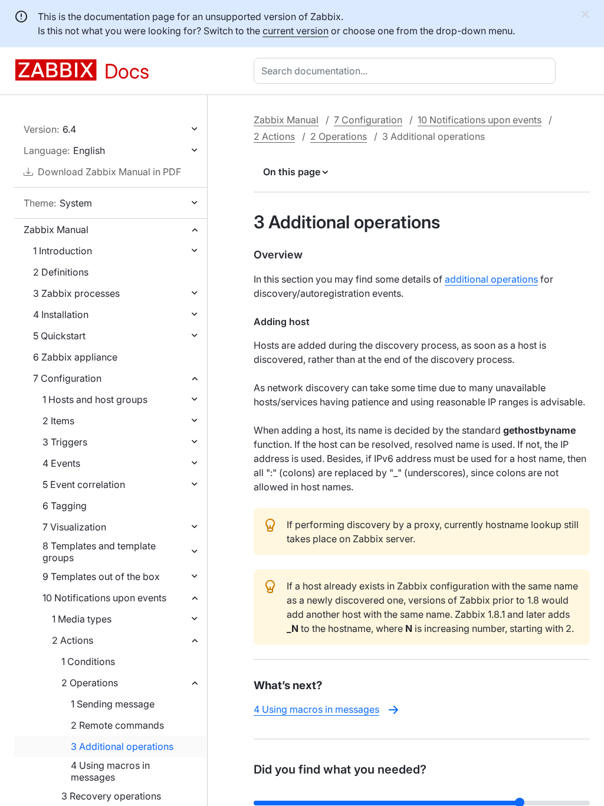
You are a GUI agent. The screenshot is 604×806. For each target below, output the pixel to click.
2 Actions (72, 640)
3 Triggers (64, 442)
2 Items (58, 421)
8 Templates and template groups (99, 551)
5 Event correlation (83, 484)
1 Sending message (113, 704)
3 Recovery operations (111, 796)
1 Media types (81, 619)
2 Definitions (60, 272)
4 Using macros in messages (110, 771)
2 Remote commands (117, 725)
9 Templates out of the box (101, 576)
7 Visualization (74, 527)
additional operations (491, 279)
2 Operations (89, 683)
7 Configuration (67, 378)
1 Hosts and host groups (94, 399)
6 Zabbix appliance (75, 357)
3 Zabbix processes (76, 293)
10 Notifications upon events (104, 598)
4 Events (61, 463)
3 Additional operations (122, 746)
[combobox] (407, 71)
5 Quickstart (59, 336)
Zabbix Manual (56, 229)
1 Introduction (62, 251)
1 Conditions (88, 661)
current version (295, 31)
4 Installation (60, 314)
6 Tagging (64, 506)
